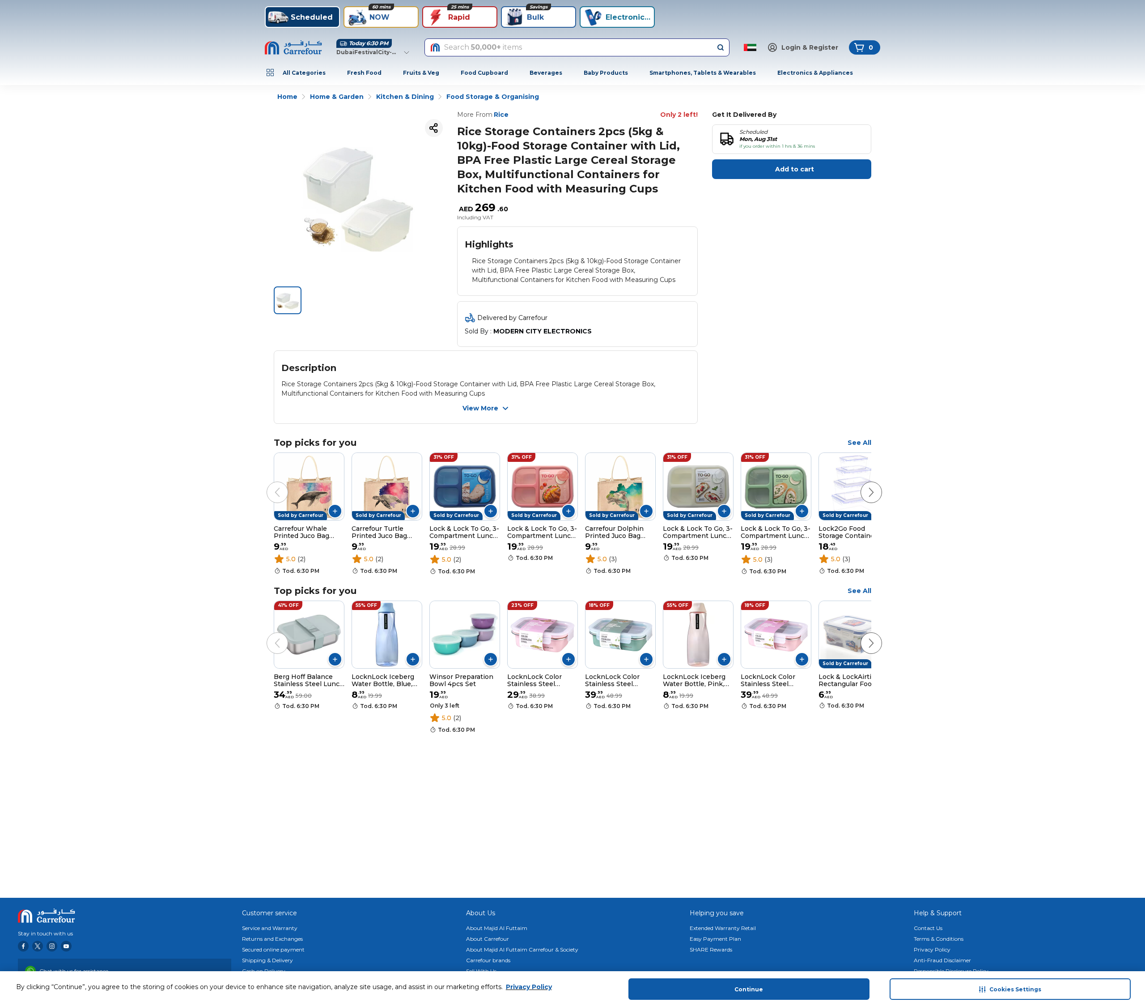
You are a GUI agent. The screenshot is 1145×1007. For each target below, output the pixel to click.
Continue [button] (748, 989)
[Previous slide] (268, 483)
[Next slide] (862, 483)
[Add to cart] (335, 511)
